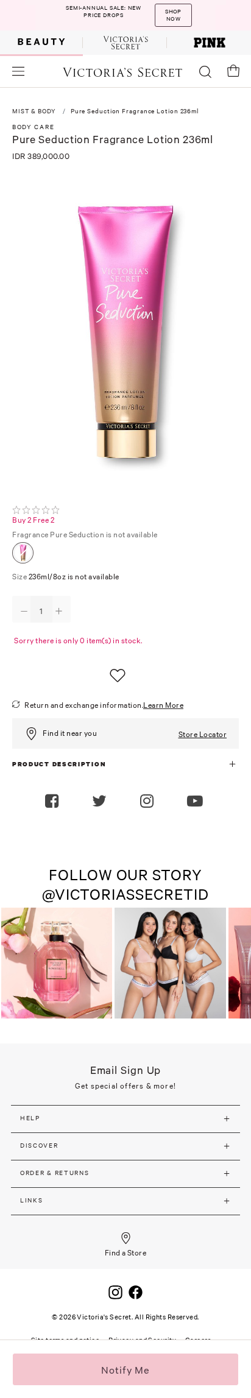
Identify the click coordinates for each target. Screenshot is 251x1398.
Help (30, 1118)
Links (31, 1200)
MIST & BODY (34, 111)
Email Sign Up (125, 1070)
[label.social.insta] (148, 802)
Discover (39, 1145)
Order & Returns (55, 1173)
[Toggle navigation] (18, 71)
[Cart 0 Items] (233, 70)
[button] (196, 802)
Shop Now (173, 15)
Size (65, 576)
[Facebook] (136, 1290)
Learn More (163, 705)
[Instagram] (115, 1290)
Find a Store (126, 1252)
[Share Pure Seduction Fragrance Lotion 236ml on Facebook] (53, 802)
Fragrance (85, 534)
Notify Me (125, 1370)
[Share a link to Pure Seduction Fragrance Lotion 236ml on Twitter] (101, 802)
